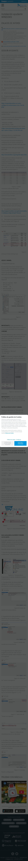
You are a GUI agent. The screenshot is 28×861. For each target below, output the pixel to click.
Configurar (18, 439)
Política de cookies (11, 439)
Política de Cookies (9, 433)
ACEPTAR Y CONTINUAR (20, 443)
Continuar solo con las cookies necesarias (7, 443)
